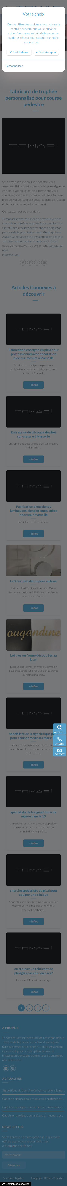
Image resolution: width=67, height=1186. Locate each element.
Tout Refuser (20, 52)
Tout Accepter (47, 52)
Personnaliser (14, 65)
